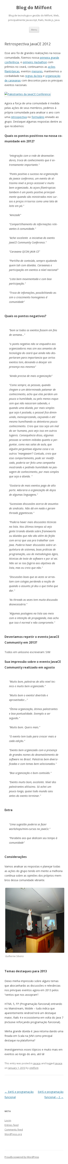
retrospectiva (19, 117)
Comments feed (14, 1129)
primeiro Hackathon (35, 62)
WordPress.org (13, 1134)
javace (37, 1063)
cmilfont (33, 1068)
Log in (8, 1120)
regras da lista (33, 76)
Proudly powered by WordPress (22, 1157)
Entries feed (12, 1125)
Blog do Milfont (34, 7)
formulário (38, 117)
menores (37, 71)
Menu (34, 29)
